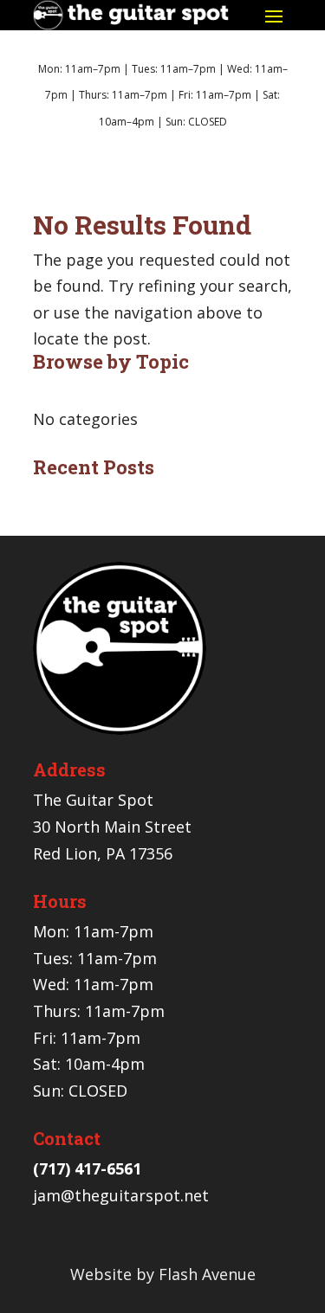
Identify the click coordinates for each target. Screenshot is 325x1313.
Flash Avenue (207, 1274)
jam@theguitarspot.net (121, 1195)
